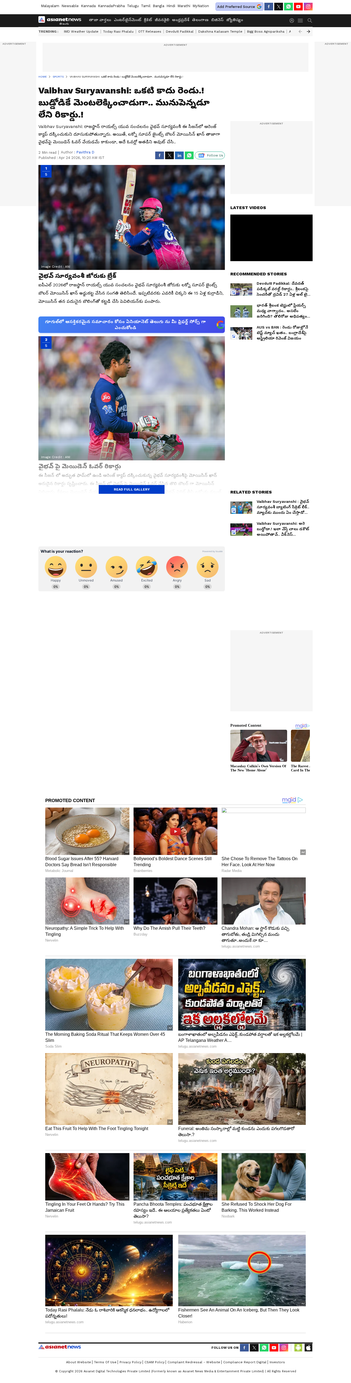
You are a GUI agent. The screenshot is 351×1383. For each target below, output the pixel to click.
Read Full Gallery (132, 489)
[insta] (308, 6)
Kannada (88, 6)
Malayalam (50, 6)
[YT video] (298, 6)
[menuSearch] (310, 20)
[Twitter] (278, 6)
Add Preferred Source (236, 7)
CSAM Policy (155, 1362)
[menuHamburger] (300, 20)
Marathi (183, 6)
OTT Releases (149, 31)
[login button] (293, 20)
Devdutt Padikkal (180, 31)
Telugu (133, 6)
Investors (277, 1362)
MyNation (201, 6)
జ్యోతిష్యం (234, 20)
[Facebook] (268, 6)
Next (308, 31)
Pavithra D (85, 152)
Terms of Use (105, 1362)
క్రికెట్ (148, 20)
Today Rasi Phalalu (118, 31)
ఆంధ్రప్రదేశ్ (180, 20)
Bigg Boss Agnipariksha (265, 31)
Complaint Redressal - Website (194, 1362)
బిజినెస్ (217, 20)
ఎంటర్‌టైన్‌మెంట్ (127, 20)
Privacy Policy (130, 1362)
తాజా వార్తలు (100, 20)
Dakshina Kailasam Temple (220, 31)
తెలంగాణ (200, 20)
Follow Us (215, 155)
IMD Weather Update (81, 31)
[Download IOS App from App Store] (308, 1347)
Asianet (59, 1347)
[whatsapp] (288, 6)
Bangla (158, 6)
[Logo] (61, 20)
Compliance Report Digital (245, 1362)
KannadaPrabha (111, 6)
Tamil (146, 6)
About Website (78, 1362)
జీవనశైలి (162, 20)
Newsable (70, 6)
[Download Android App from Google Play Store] (298, 1347)
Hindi (170, 6)
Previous (300, 31)
